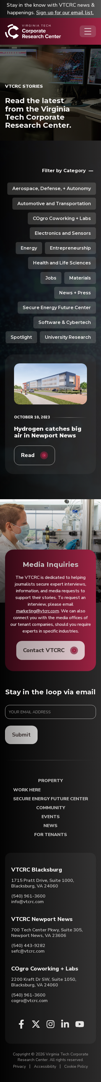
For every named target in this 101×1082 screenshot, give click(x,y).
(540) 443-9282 (28, 945)
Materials (80, 278)
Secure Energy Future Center (57, 307)
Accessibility (45, 1066)
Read (28, 455)
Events (51, 817)
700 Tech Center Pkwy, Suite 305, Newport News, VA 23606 (47, 932)
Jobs (50, 278)
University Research (68, 337)
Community (50, 808)
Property (50, 780)
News (50, 825)
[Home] (33, 31)
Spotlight (21, 337)
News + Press (75, 292)
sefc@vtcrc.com (28, 951)
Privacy (19, 1066)
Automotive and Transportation (54, 203)
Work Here (27, 790)
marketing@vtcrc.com (37, 611)
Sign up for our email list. (65, 12)
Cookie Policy (76, 1066)
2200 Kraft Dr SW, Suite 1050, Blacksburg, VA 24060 (43, 982)
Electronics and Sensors (63, 233)
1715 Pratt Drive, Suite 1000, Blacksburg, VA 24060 (42, 883)
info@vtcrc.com (27, 902)
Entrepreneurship (70, 248)
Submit (21, 734)
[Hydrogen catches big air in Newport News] (50, 383)
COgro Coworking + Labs (62, 218)
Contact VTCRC (44, 650)
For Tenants (50, 834)
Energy (29, 248)
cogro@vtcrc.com (29, 1000)
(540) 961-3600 (28, 896)
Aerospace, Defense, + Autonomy (51, 188)
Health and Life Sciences (62, 263)
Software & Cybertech (64, 322)
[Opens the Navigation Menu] (88, 31)
